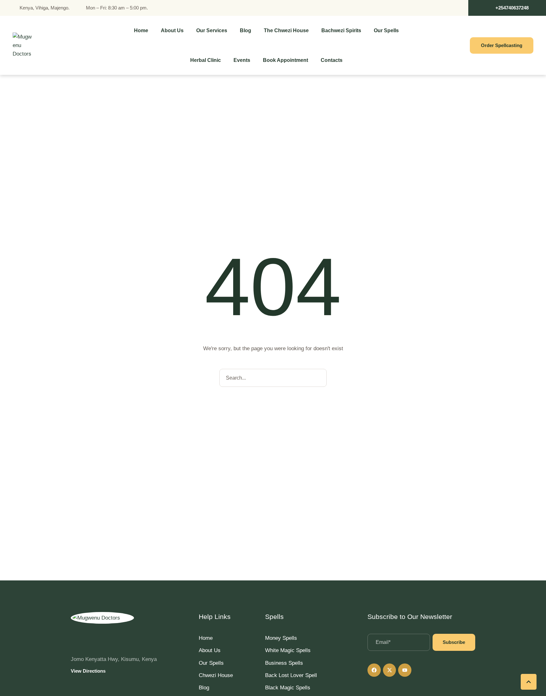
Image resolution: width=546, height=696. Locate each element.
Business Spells (284, 663)
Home (206, 638)
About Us (210, 650)
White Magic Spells (288, 650)
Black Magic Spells (287, 688)
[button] (507, 8)
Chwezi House (216, 675)
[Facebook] (374, 670)
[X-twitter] (389, 670)
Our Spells (211, 663)
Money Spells (281, 638)
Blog (204, 688)
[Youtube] (404, 670)
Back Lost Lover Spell (291, 675)
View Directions (88, 671)
